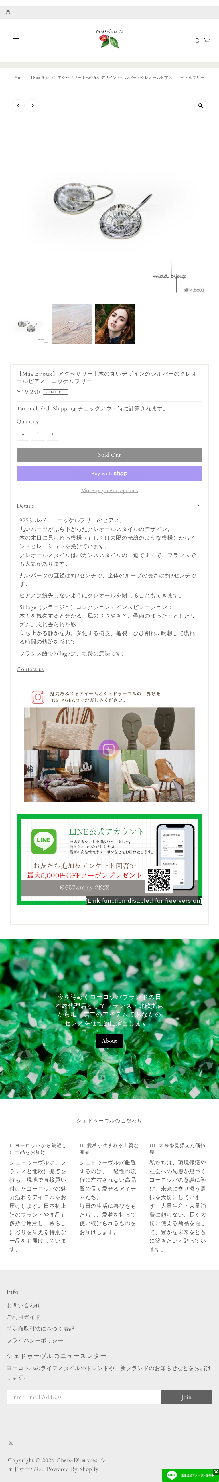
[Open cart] (207, 41)
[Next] (32, 105)
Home (20, 77)
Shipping (64, 408)
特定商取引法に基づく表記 (41, 1329)
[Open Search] (197, 40)
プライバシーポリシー (35, 1340)
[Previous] (18, 105)
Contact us (30, 669)
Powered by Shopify (73, 1469)
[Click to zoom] (200, 105)
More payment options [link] (109, 490)
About (109, 1041)
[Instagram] (8, 12)
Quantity (28, 421)
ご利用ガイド (24, 1317)
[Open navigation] (32, 41)
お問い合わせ (24, 1305)
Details (25, 506)
